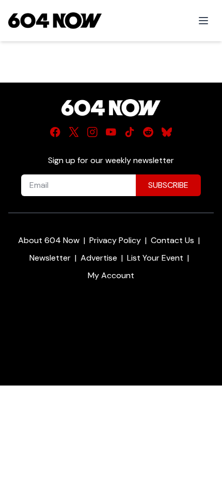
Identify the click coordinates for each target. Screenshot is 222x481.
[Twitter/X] (74, 132)
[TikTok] (129, 132)
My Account (111, 275)
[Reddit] (148, 132)
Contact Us (172, 240)
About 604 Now (49, 240)
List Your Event (155, 257)
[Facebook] (55, 132)
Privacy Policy (115, 240)
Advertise (99, 257)
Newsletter (50, 257)
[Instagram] (92, 132)
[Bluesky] (167, 132)
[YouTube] (111, 132)
